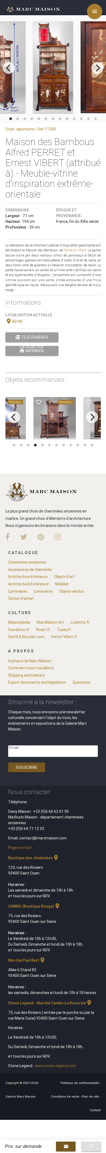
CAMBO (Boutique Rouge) (34, 906)
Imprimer (32, 350)
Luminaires (17, 591)
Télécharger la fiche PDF (31, 338)
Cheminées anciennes (27, 562)
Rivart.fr (43, 629)
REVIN (13, 321)
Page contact (20, 847)
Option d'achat (21, 598)
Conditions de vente (65, 1096)
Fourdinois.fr (19, 629)
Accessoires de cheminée (30, 569)
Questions (81, 682)
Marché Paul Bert (27, 960)
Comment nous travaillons (31, 667)
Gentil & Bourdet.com (26, 636)
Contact (95, 1110)
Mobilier (62, 584)
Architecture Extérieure (28, 584)
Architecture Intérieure (28, 576)
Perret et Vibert (75, 250)
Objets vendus (71, 591)
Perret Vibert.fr (64, 636)
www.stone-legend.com (55, 1065)
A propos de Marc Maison (29, 660)
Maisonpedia (19, 622)
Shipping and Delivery (26, 675)
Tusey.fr (64, 629)
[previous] (9, 68)
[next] (97, 68)
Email (13, 747)
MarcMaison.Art (50, 622)
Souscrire (27, 767)
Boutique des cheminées (33, 857)
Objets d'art (64, 576)
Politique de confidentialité (80, 1083)
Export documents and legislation (37, 682)
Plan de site (91, 1096)
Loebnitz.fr (80, 622)
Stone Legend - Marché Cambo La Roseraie (50, 1003)
